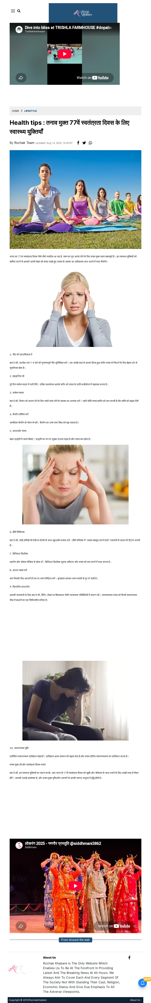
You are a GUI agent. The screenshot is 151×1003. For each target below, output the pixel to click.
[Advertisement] (75, 633)
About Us (49, 957)
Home (15, 110)
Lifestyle (30, 110)
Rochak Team (24, 143)
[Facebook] (129, 957)
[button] (12, 11)
